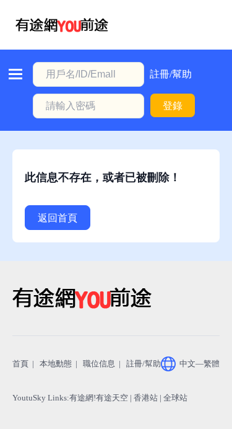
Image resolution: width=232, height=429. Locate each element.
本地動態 (56, 363)
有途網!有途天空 (98, 397)
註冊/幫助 (171, 74)
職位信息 (99, 363)
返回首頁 (57, 218)
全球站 (175, 397)
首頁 (20, 363)
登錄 (173, 105)
